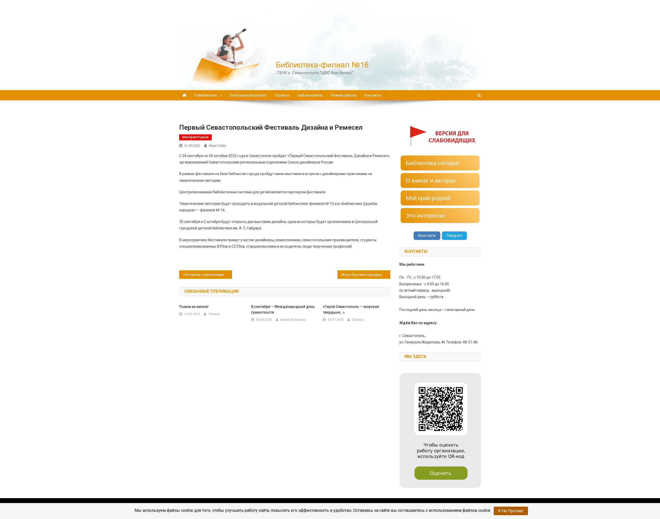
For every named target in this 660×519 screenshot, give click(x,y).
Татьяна (214, 314)
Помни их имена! (194, 307)
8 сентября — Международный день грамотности (283, 309)
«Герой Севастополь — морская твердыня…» (351, 309)
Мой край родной (195, 137)
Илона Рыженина (293, 320)
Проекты (282, 95)
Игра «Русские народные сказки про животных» (366, 275)
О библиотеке (205, 95)
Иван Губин (217, 146)
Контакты (373, 95)
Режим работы (343, 95)
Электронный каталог (248, 95)
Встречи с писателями (205, 275)
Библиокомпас (310, 95)
